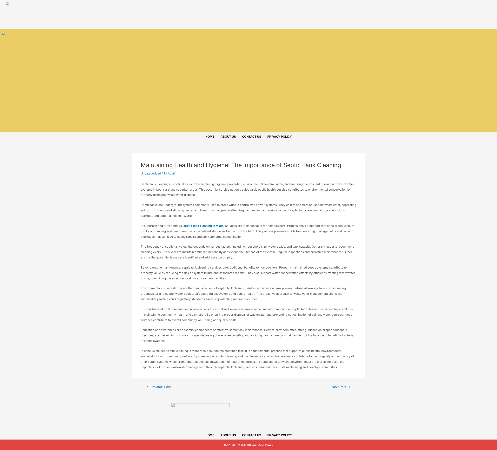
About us (228, 136)
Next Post (341, 387)
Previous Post (159, 387)
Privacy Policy (279, 136)
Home (209, 136)
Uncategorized (151, 173)
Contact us (251, 136)
